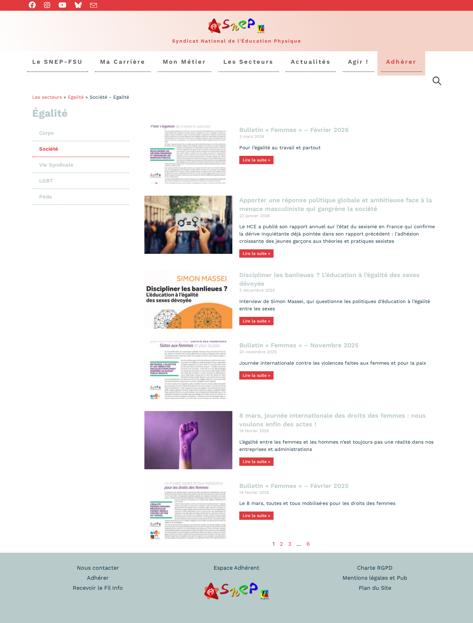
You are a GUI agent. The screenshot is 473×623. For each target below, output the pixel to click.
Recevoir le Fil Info (98, 588)
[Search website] (437, 82)
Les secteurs (47, 97)
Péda (45, 197)
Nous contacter (98, 567)
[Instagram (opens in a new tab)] (47, 5)
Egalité (76, 97)
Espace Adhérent (236, 567)
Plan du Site (375, 588)
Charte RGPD (375, 567)
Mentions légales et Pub (374, 578)
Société (48, 149)
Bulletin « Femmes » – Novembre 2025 (298, 345)
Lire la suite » (256, 160)
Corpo (46, 133)
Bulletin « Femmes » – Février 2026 (294, 129)
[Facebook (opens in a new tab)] (34, 5)
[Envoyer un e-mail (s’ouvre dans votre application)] (93, 5)
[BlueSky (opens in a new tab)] (78, 5)
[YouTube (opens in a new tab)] (62, 5)
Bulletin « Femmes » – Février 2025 (293, 485)
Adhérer (98, 578)
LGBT (46, 181)
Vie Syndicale (56, 165)
